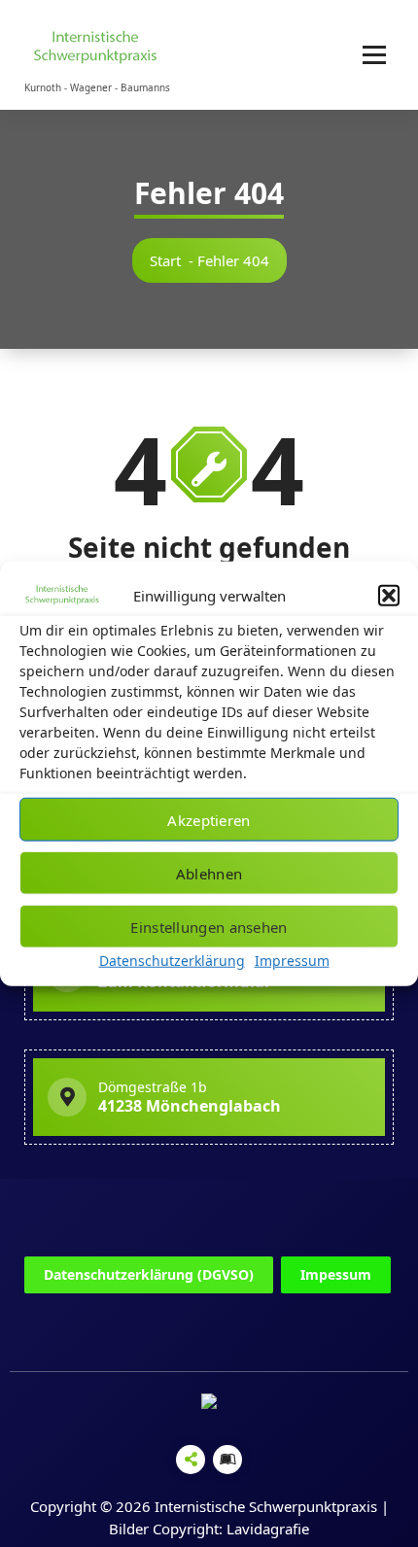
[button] (389, 595)
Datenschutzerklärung (172, 960)
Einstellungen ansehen (208, 926)
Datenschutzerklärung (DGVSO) (149, 1274)
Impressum (292, 960)
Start (165, 260)
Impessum (335, 1274)
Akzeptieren (208, 819)
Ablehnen (209, 872)
